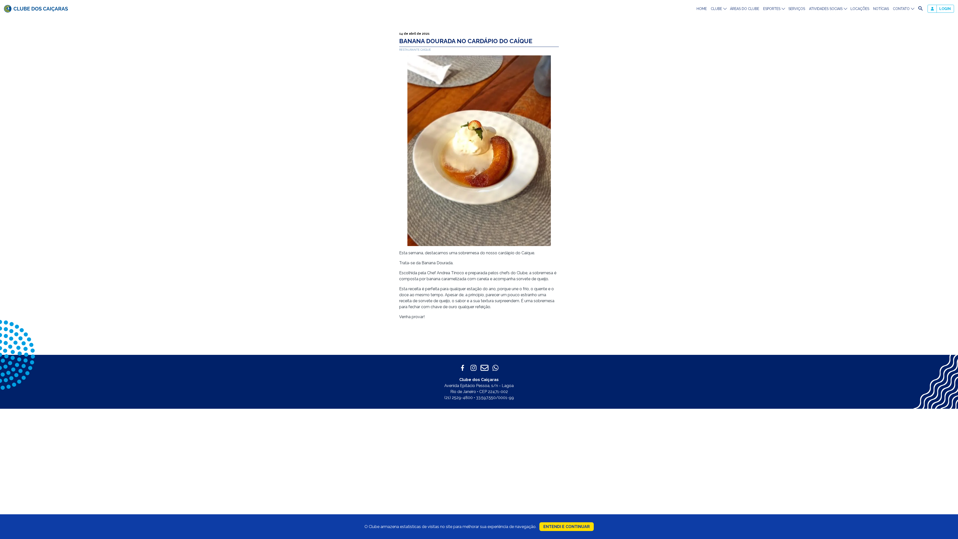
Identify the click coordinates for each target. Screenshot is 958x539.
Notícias (881, 9)
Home (702, 9)
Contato (901, 9)
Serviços (796, 9)
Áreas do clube (744, 9)
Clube (716, 9)
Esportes (771, 9)
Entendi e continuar (566, 526)
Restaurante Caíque (415, 49)
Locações (859, 9)
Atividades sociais (825, 9)
